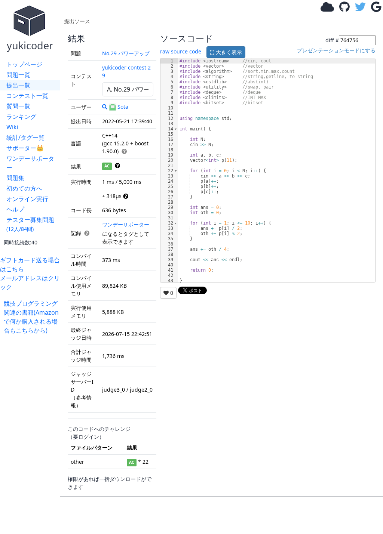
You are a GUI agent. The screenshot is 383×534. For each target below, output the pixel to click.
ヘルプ (15, 209)
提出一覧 (18, 85)
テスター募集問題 (30, 224)
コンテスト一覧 (27, 96)
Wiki (12, 127)
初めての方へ (24, 188)
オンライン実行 (27, 199)
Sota (122, 106)
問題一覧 (18, 75)
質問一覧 (18, 106)
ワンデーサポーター (30, 163)
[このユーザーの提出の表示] (104, 106)
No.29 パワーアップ (126, 53)
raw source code (180, 51)
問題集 (15, 178)
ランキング (21, 116)
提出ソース (77, 21)
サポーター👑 (25, 148)
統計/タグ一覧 (25, 137)
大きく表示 (228, 52)
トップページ (24, 64)
